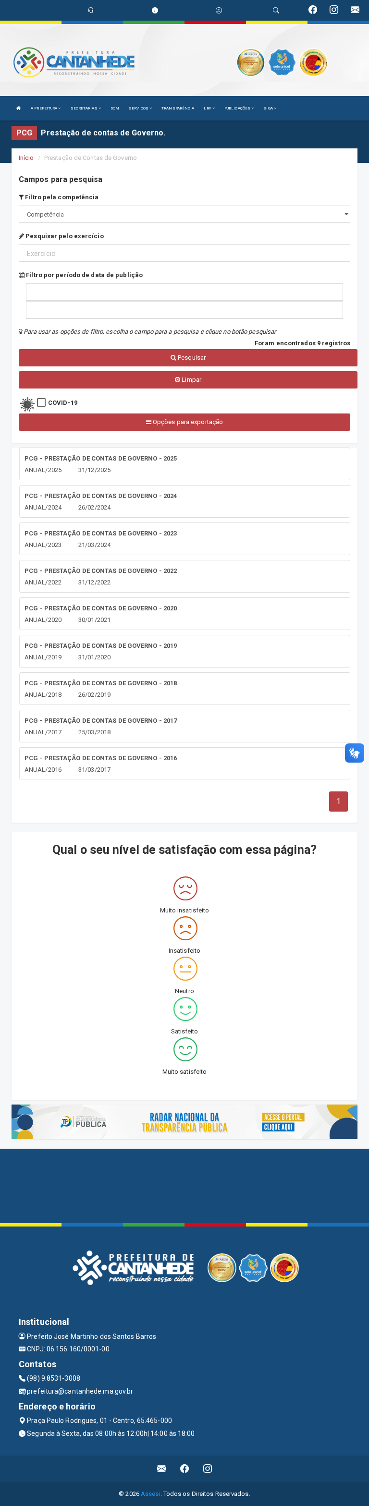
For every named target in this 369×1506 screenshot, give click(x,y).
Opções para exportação (187, 421)
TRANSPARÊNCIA (177, 108)
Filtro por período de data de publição (84, 275)
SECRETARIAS (84, 108)
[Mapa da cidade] (184, 1185)
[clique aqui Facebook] (184, 1468)
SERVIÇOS (139, 108)
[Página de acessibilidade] (219, 10)
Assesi (150, 1493)
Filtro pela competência (61, 197)
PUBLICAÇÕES (237, 108)
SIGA (268, 108)
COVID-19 (62, 402)
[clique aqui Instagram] (207, 1468)
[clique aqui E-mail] (161, 1468)
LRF (208, 108)
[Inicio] (19, 108)
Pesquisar (191, 357)
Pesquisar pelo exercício (64, 236)
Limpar (190, 379)
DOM (115, 108)
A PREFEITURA (44, 108)
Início (26, 157)
